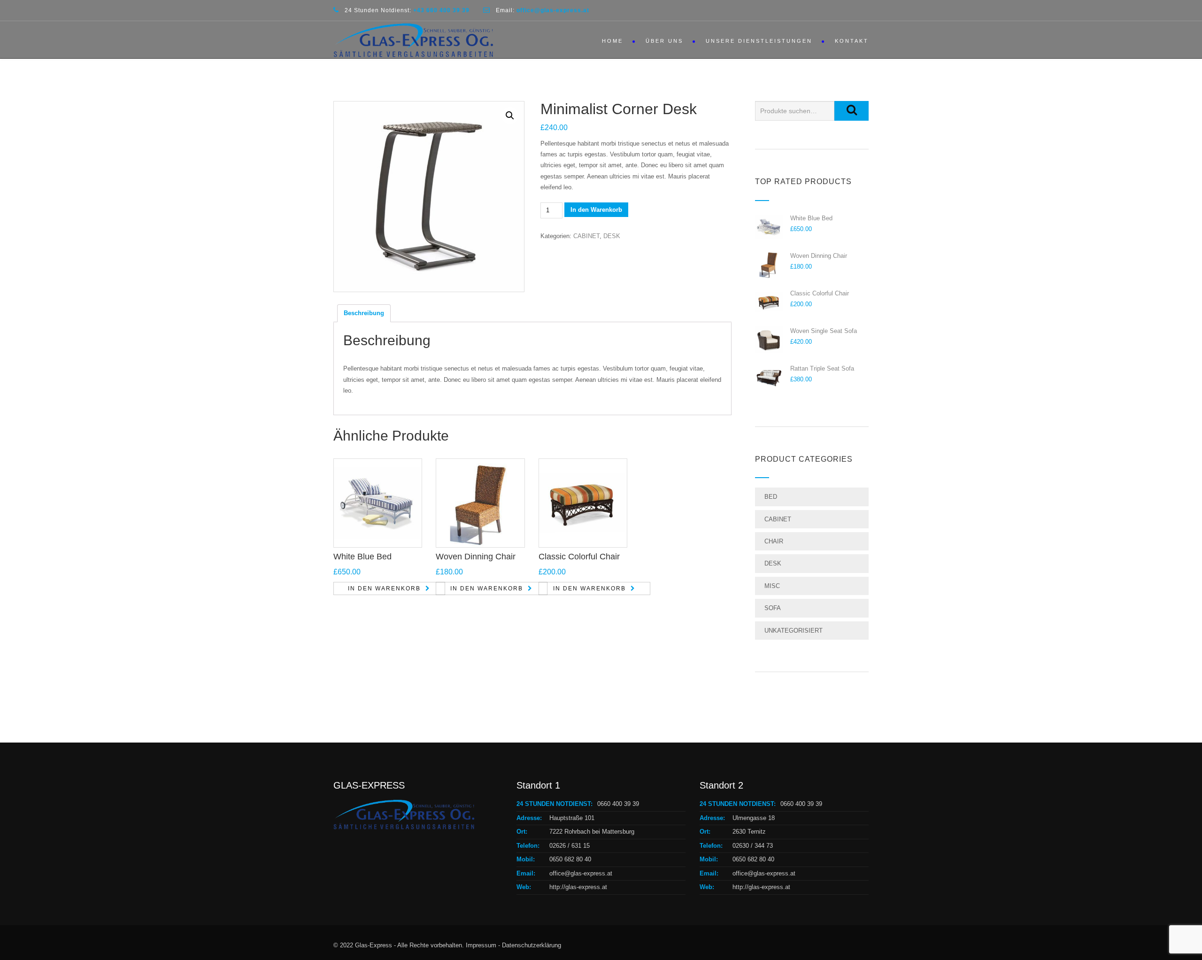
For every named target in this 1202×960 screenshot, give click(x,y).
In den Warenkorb (596, 209)
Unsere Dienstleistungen (759, 41)
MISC (772, 585)
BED (770, 496)
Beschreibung (364, 313)
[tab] (364, 313)
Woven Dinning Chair (476, 556)
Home (612, 41)
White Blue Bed (362, 556)
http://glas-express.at (578, 886)
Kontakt (852, 41)
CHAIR (773, 541)
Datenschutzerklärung (531, 945)
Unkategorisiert (793, 630)
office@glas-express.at (580, 873)
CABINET (586, 236)
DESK (611, 236)
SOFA (772, 608)
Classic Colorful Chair (579, 556)
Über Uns (664, 41)
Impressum (481, 945)
